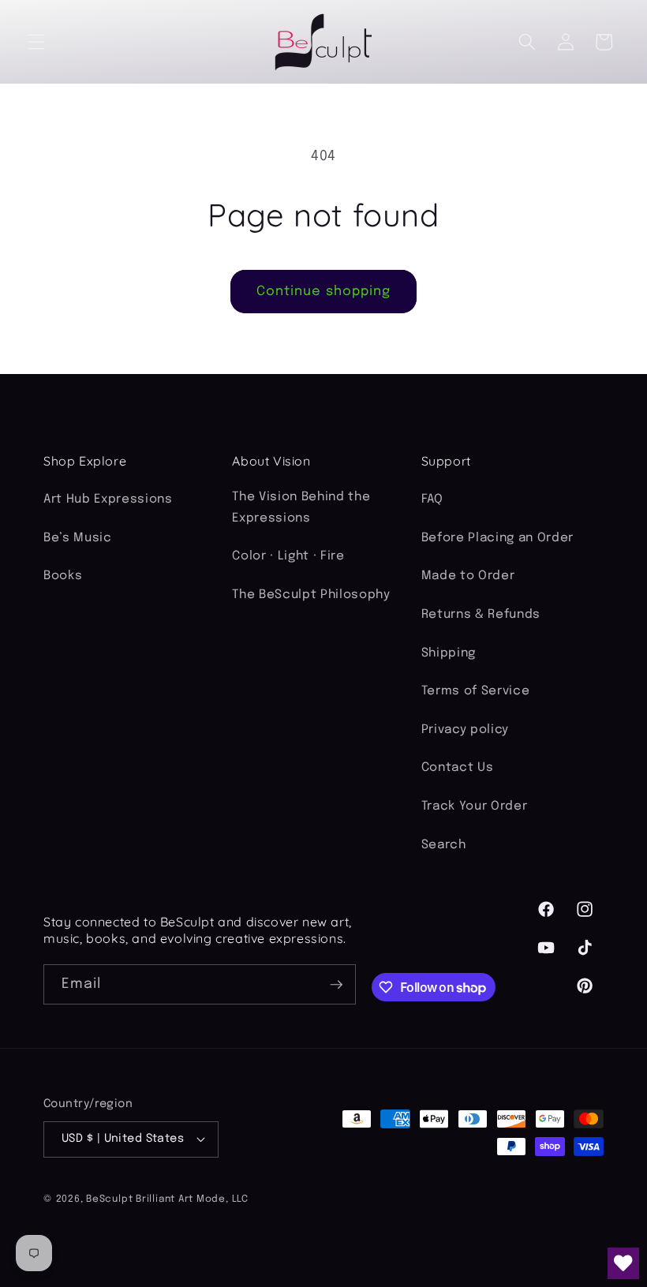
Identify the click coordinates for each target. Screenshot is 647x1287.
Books (62, 576)
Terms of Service (475, 691)
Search (443, 845)
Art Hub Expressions (108, 499)
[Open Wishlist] (623, 1263)
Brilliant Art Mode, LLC (192, 1199)
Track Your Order (474, 806)
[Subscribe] (336, 984)
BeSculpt (109, 1199)
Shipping (448, 653)
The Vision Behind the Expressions (301, 508)
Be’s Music (77, 538)
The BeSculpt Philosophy (311, 595)
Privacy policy (465, 730)
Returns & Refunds (480, 614)
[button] (36, 42)
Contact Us (457, 767)
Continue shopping (323, 291)
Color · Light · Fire (288, 556)
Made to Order (468, 576)
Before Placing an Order (497, 538)
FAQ (432, 499)
